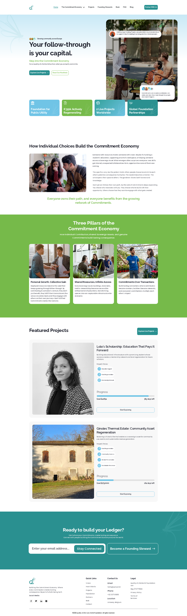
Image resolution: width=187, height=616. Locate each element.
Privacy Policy (136, 592)
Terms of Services (134, 597)
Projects (89, 590)
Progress (102, 392)
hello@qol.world (114, 587)
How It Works (91, 587)
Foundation (90, 594)
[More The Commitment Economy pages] (84, 7)
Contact (89, 604)
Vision (88, 583)
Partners (89, 597)
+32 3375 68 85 (113, 595)
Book (87, 601)
